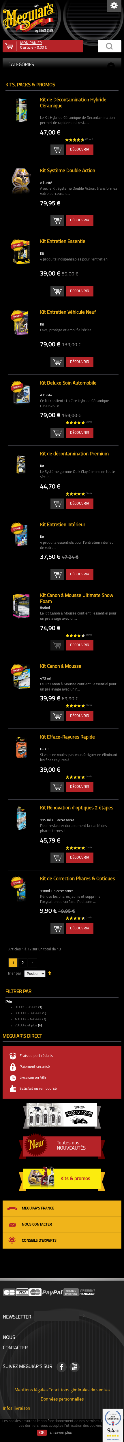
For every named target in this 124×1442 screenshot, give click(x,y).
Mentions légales (31, 1389)
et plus (26, 1025)
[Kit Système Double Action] (21, 181)
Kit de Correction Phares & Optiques (77, 878)
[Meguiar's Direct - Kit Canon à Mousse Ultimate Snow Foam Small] (21, 606)
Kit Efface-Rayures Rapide (67, 737)
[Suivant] (32, 962)
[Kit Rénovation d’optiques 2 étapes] (21, 818)
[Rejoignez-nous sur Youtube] (74, 1367)
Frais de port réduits (36, 1056)
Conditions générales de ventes (79, 1389)
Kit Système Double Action (67, 170)
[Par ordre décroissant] (50, 973)
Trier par (14, 973)
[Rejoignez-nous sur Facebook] (62, 1367)
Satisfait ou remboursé (38, 1089)
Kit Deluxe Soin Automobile (68, 383)
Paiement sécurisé (35, 1067)
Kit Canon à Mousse (60, 666)
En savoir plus (61, 1433)
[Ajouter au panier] (57, 149)
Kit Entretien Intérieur (62, 524)
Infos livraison (16, 1408)
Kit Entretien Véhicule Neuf (68, 312)
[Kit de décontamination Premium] (21, 464)
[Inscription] (82, 1316)
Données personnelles (62, 1399)
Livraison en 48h (33, 1078)
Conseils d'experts (39, 1241)
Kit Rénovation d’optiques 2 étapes (76, 808)
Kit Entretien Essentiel (63, 241)
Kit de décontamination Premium (74, 454)
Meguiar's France (38, 1208)
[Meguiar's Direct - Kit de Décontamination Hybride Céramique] (21, 110)
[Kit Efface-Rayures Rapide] (21, 747)
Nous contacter (37, 1224)
